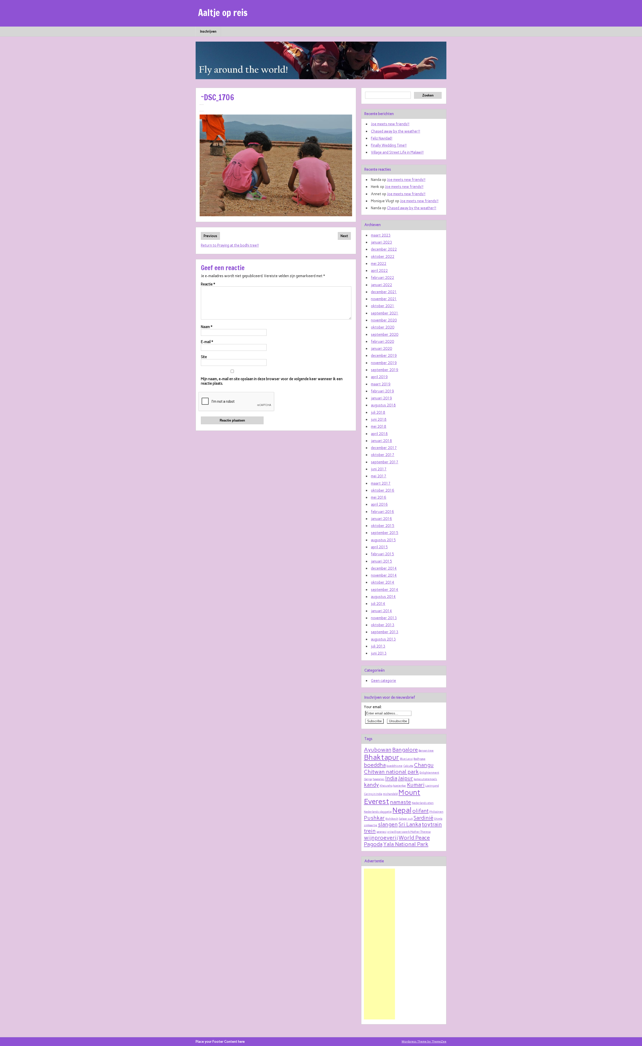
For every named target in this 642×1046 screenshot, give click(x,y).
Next (344, 236)
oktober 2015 (382, 526)
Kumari (416, 784)
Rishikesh (391, 818)
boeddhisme (394, 766)
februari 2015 (382, 554)
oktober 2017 (382, 455)
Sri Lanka (409, 824)
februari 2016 (382, 511)
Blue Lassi (406, 759)
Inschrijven (208, 31)
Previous (210, 236)
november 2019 (384, 363)
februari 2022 (382, 277)
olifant (420, 810)
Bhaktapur (381, 757)
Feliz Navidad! (381, 138)
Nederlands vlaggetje (378, 811)
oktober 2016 (382, 490)
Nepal (402, 810)
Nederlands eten (423, 803)
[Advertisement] (379, 944)
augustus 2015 (383, 540)
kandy (371, 784)
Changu (424, 765)
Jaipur (405, 778)
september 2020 (384, 334)
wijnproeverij (381, 837)
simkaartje (370, 825)
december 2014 (384, 568)
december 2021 (384, 292)
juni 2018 (378, 419)
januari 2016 (381, 518)
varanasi (381, 831)
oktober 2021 (382, 306)
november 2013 (384, 618)
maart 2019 (380, 384)
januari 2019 (381, 398)
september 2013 (384, 632)
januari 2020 (381, 348)
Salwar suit (406, 818)
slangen (388, 824)
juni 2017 (378, 469)
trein (370, 830)
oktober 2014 (382, 582)
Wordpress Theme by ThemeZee (424, 1041)
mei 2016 (378, 497)
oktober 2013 (382, 625)
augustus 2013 (383, 639)
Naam (206, 327)
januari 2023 (381, 242)
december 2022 (384, 249)
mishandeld (390, 794)
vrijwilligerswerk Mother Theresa (409, 831)
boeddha (375, 765)
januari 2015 (381, 561)
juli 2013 (378, 646)
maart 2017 (380, 483)
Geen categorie (383, 680)
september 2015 (384, 533)
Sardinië (423, 817)
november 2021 (384, 299)
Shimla (438, 818)
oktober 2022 (382, 256)
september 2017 (384, 462)
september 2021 (384, 313)
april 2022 (379, 270)
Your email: (373, 707)
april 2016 (379, 504)
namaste (400, 802)
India (391, 778)
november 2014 (384, 575)
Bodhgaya (419, 759)
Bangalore (405, 749)
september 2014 (384, 589)
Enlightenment (429, 772)
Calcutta (408, 766)
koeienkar (399, 785)
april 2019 (379, 377)
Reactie (208, 284)
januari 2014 (381, 611)
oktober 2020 (382, 327)
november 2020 (384, 320)
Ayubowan (377, 749)
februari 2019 (382, 391)
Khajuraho (386, 785)
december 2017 (384, 448)
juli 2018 (378, 412)
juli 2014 (378, 603)
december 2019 (384, 355)
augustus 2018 (383, 405)
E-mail (207, 342)
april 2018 (379, 434)
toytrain (432, 824)
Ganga (368, 779)
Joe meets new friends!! (390, 124)
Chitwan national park (391, 771)
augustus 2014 (383, 596)
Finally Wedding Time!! (389, 145)
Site (204, 357)
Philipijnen (436, 811)
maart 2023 (380, 235)
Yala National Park (405, 844)
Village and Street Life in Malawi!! (397, 152)
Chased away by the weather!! (395, 131)
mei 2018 (378, 426)
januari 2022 (381, 285)
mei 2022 (378, 263)
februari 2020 (382, 341)
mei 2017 (378, 476)
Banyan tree (426, 750)
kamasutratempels (425, 779)
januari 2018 (381, 441)
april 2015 (379, 547)
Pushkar (374, 817)
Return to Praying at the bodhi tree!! (230, 245)
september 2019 (384, 370)
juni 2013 (378, 653)
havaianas (378, 779)
